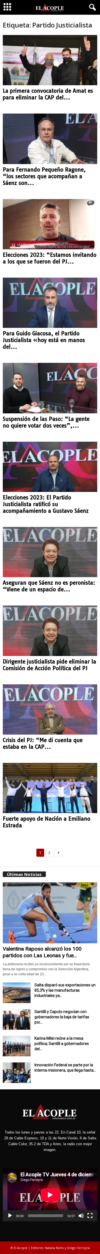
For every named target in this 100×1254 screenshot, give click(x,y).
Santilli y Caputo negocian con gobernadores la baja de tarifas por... (61, 1016)
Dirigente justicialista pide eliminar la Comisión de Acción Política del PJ (49, 665)
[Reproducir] (10, 1215)
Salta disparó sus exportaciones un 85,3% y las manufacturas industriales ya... (65, 990)
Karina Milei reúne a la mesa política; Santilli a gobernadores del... (61, 1043)
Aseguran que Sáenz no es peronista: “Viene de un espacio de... (49, 586)
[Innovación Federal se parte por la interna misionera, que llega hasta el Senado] (17, 1072)
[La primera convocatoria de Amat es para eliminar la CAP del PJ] (50, 60)
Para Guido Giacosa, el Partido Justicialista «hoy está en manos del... (44, 340)
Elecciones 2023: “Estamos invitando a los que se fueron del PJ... (49, 258)
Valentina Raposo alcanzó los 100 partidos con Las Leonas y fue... (42, 952)
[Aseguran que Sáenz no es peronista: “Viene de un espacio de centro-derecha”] (50, 552)
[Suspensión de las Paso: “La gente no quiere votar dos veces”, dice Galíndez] (50, 388)
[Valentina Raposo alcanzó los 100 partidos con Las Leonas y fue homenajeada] (50, 912)
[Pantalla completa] (90, 1215)
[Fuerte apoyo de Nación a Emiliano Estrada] (50, 788)
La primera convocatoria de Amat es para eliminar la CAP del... (48, 94)
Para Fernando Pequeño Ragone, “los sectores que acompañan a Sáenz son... (44, 176)
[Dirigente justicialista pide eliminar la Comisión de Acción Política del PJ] (50, 630)
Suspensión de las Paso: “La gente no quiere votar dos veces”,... (46, 422)
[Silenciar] (81, 1215)
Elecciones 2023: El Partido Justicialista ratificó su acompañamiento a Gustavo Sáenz (46, 504)
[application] (50, 1194)
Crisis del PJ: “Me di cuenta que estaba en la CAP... (42, 743)
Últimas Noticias (24, 874)
